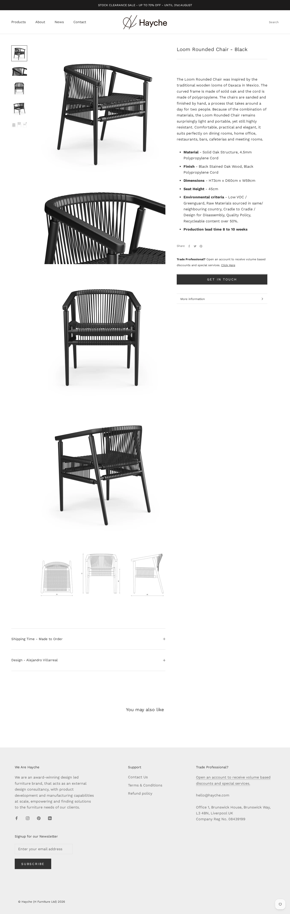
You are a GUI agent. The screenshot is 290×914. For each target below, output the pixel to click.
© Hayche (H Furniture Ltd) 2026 (41, 901)
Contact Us (138, 777)
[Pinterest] (201, 246)
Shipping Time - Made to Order (37, 639)
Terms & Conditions (145, 785)
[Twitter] (195, 246)
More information (192, 299)
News (59, 22)
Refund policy (140, 793)
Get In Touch (222, 279)
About (40, 22)
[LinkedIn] (50, 818)
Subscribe (33, 864)
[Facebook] (189, 246)
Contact (79, 22)
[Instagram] (27, 818)
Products (18, 22)
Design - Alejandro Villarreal (34, 660)
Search (274, 22)
